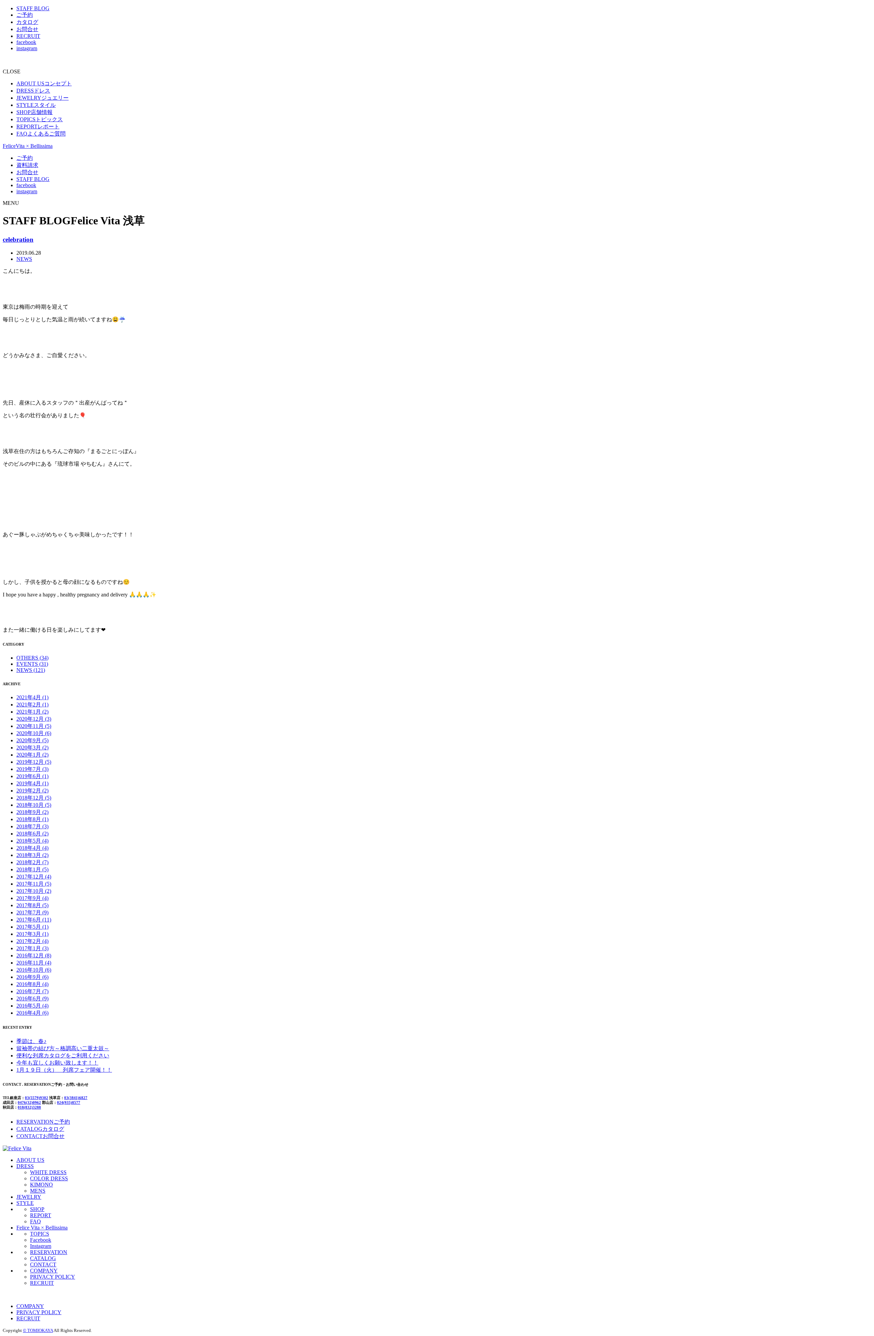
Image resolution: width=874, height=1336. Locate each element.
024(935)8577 (68, 1102)
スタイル (36, 105)
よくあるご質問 (41, 134)
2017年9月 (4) (32, 898)
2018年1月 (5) (32, 869)
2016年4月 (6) (32, 1013)
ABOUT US (30, 1160)
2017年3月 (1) (32, 934)
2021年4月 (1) (32, 697)
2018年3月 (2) (32, 855)
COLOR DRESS (49, 1178)
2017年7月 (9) (32, 912)
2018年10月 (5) (33, 805)
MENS (37, 1191)
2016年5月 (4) (32, 1006)
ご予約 (24, 15)
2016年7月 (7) (32, 991)
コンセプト (44, 83)
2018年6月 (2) (32, 833)
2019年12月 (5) (33, 762)
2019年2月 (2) (32, 790)
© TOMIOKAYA (38, 1330)
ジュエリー (42, 98)
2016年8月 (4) (32, 984)
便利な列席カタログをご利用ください (62, 1055)
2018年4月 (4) (32, 848)
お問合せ (27, 29)
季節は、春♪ (31, 1041)
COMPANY (44, 1271)
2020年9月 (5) (32, 740)
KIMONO (41, 1184)
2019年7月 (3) (32, 769)
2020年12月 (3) (33, 719)
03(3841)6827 (75, 1098)
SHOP (37, 1209)
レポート (37, 126)
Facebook (40, 1240)
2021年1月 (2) (32, 712)
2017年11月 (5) (33, 884)
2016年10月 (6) (33, 970)
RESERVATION (48, 1252)
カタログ (27, 22)
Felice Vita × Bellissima (42, 1227)
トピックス (39, 119)
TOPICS (39, 1234)
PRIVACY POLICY (52, 1277)
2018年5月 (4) (32, 841)
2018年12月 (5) (33, 798)
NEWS (24, 259)
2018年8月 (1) (32, 819)
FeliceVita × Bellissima (28, 146)
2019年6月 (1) (32, 776)
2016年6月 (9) (32, 998)
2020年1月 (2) (32, 755)
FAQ (35, 1221)
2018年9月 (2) (32, 812)
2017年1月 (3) (32, 948)
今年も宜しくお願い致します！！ (57, 1063)
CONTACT (43, 1264)
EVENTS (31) (32, 664)
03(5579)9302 (36, 1098)
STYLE (25, 1203)
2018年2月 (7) (32, 862)
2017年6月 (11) (33, 920)
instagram (26, 48)
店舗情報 (34, 112)
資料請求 (27, 165)
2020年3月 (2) (32, 747)
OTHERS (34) (32, 658)
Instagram (40, 1246)
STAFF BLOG (33, 8)
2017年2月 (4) (32, 941)
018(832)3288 (29, 1107)
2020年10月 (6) (33, 733)
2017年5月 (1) (32, 927)
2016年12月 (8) (33, 955)
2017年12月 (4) (33, 877)
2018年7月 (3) (32, 826)
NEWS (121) (30, 670)
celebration (18, 239)
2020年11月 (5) (33, 726)
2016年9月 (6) (32, 977)
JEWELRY (28, 1197)
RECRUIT (28, 36)
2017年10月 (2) (33, 891)
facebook (26, 42)
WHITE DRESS (48, 1172)
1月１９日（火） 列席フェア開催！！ (64, 1070)
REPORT (40, 1215)
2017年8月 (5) (32, 905)
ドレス (33, 91)
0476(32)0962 (29, 1102)
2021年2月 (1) (32, 704)
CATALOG (43, 1258)
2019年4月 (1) (32, 783)
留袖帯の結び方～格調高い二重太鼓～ (62, 1048)
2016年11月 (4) (33, 963)
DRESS (25, 1166)
